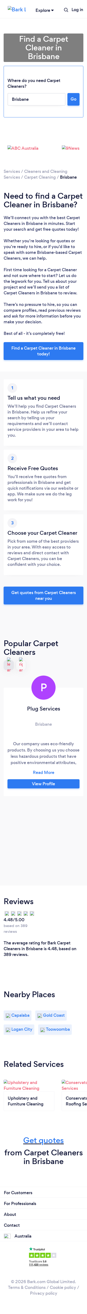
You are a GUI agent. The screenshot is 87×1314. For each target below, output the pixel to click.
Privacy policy (43, 1293)
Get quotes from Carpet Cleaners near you (43, 595)
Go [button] (73, 99)
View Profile (43, 784)
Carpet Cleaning (40, 177)
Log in (77, 10)
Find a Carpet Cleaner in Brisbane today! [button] (43, 351)
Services (12, 171)
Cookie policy (63, 1287)
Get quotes (43, 1140)
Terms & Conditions (27, 1287)
